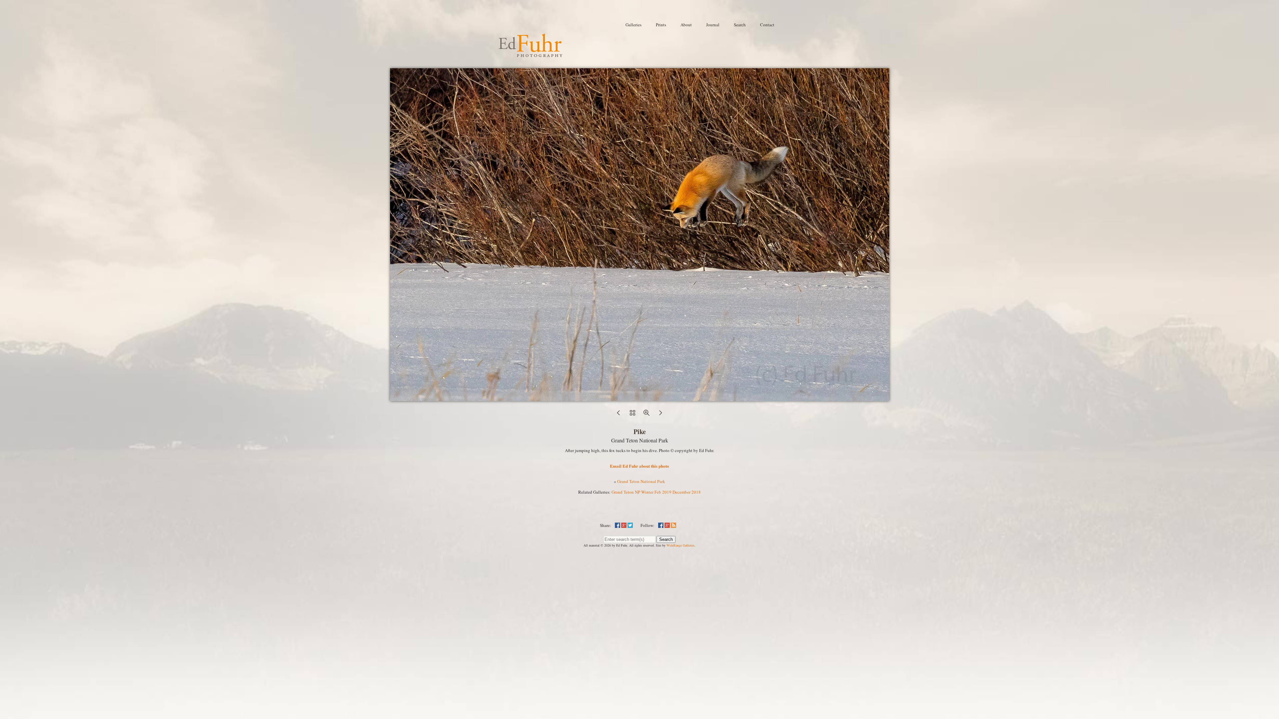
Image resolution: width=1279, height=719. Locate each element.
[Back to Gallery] (639, 398)
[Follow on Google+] (667, 525)
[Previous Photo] (618, 415)
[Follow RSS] (673, 525)
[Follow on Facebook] (660, 525)
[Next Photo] (660, 415)
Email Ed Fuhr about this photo (639, 466)
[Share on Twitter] (630, 525)
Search (666, 539)
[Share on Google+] (624, 525)
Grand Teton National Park (641, 481)
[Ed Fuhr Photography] (530, 54)
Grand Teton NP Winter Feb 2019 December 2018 (656, 492)
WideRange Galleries (680, 545)
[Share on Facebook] (617, 525)
